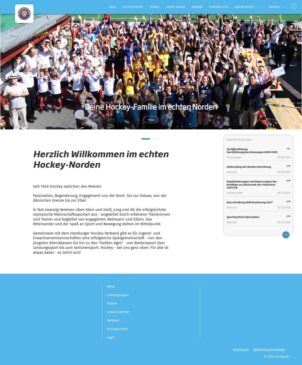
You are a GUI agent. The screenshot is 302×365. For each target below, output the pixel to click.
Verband (196, 6)
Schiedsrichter (218, 6)
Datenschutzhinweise (269, 349)
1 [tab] (143, 140)
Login (111, 337)
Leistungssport (132, 6)
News (112, 6)
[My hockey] (293, 6)
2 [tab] (153, 140)
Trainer (154, 6)
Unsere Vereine (175, 6)
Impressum (241, 349)
